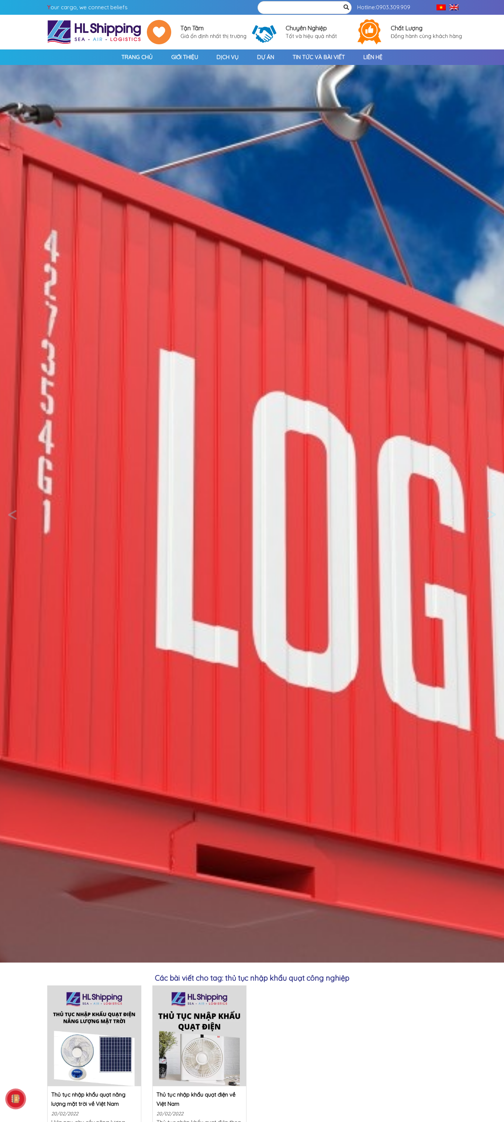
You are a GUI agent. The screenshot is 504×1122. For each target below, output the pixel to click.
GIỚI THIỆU (184, 57)
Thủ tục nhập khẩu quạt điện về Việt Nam (195, 1099)
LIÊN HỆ (373, 57)
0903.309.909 (393, 7)
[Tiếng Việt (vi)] (441, 7)
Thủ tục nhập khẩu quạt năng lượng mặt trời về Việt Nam (88, 1099)
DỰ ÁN (265, 57)
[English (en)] (454, 7)
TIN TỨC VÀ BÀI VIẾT (319, 57)
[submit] (346, 7)
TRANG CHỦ (137, 57)
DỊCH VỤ (228, 57)
